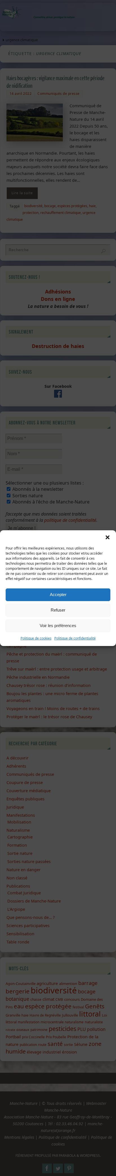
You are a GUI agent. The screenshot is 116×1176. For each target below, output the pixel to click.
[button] (107, 537)
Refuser (58, 610)
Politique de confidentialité (75, 638)
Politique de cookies (36, 638)
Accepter (58, 594)
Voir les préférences (58, 625)
